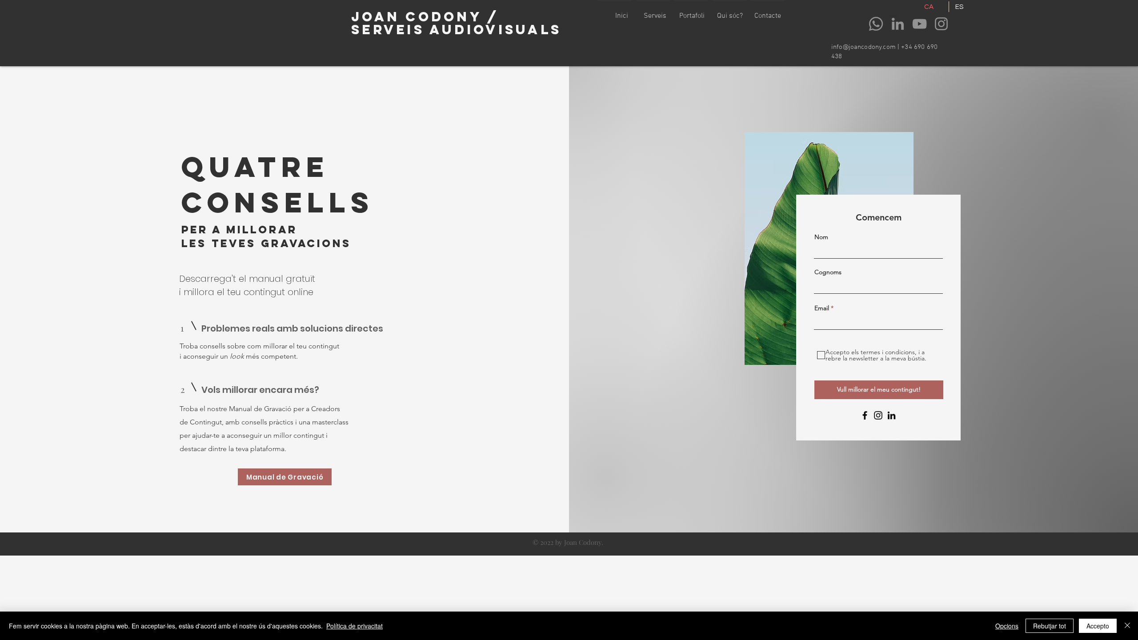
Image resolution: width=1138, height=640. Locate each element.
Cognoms (827, 272)
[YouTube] (919, 23)
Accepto (1097, 625)
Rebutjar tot (1049, 625)
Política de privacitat (354, 625)
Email (821, 308)
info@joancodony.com (863, 47)
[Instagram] (941, 23)
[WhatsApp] (876, 23)
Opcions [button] (1006, 625)
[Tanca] (1127, 626)
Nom (821, 237)
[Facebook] (864, 415)
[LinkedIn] (897, 23)
